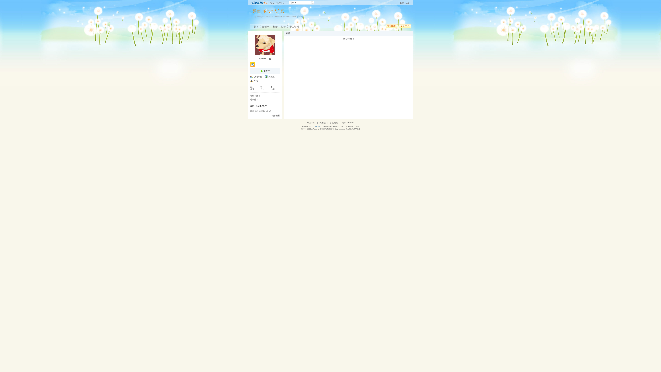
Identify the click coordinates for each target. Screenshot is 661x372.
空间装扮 (391, 26)
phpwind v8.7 (317, 126)
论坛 (272, 3)
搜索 (312, 2)
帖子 (283, 26)
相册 (275, 26)
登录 (402, 3)
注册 (408, 3)
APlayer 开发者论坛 (319, 129)
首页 (256, 26)
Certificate (327, 126)
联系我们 (311, 122)
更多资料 (276, 115)
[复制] (300, 16)
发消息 (271, 76)
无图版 (322, 122)
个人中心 (280, 3)
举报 (256, 81)
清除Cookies (348, 122)
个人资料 (294, 26)
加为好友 (258, 76)
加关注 (267, 71)
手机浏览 (334, 122)
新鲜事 (265, 26)
